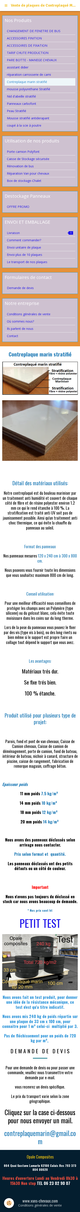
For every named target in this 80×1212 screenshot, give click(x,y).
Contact (12, 336)
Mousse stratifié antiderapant (28, 118)
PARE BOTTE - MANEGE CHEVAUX (32, 60)
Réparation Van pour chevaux (28, 173)
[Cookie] (9, 1203)
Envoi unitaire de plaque (24, 247)
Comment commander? (24, 240)
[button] (40, 1137)
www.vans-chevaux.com (40, 1201)
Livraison (39, 233)
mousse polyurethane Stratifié (28, 89)
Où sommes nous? (20, 321)
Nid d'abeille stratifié (21, 96)
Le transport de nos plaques (27, 262)
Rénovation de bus (20, 166)
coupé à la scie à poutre (24, 125)
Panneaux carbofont (21, 103)
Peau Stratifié (16, 111)
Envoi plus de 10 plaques (24, 255)
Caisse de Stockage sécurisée (28, 159)
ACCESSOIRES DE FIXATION (27, 45)
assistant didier (17, 67)
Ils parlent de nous (20, 329)
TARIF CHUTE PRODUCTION (27, 53)
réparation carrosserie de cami (29, 74)
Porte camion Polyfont (23, 151)
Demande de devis (20, 288)
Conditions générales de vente (28, 314)
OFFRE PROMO (18, 207)
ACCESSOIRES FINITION (24, 38)
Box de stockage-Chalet (24, 181)
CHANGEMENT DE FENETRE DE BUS (33, 31)
